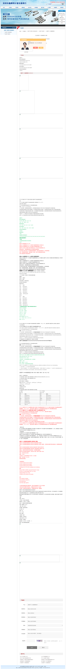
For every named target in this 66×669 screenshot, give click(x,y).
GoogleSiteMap (36, 667)
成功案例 (36, 7)
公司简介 (10, 7)
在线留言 (55, 7)
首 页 (4, 7)
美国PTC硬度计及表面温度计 (9, 30)
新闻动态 (23, 7)
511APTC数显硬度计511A (45, 656)
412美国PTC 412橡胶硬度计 (46, 662)
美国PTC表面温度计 (8, 32)
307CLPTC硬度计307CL (24, 656)
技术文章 (29, 7)
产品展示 (16, 7)
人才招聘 (49, 7)
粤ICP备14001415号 (46, 667)
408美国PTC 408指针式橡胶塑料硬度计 (26, 659)
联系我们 (61, 7)
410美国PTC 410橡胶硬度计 (24, 662)
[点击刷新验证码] (39, 641)
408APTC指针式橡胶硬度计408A (25, 658)
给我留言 (48, 38)
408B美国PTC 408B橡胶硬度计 (25, 661)
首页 (20, 31)
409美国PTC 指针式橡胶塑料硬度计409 (47, 659)
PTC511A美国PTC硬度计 (45, 658)
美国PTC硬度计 (42, 31)
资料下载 (42, 7)
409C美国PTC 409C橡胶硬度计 (46, 661)
